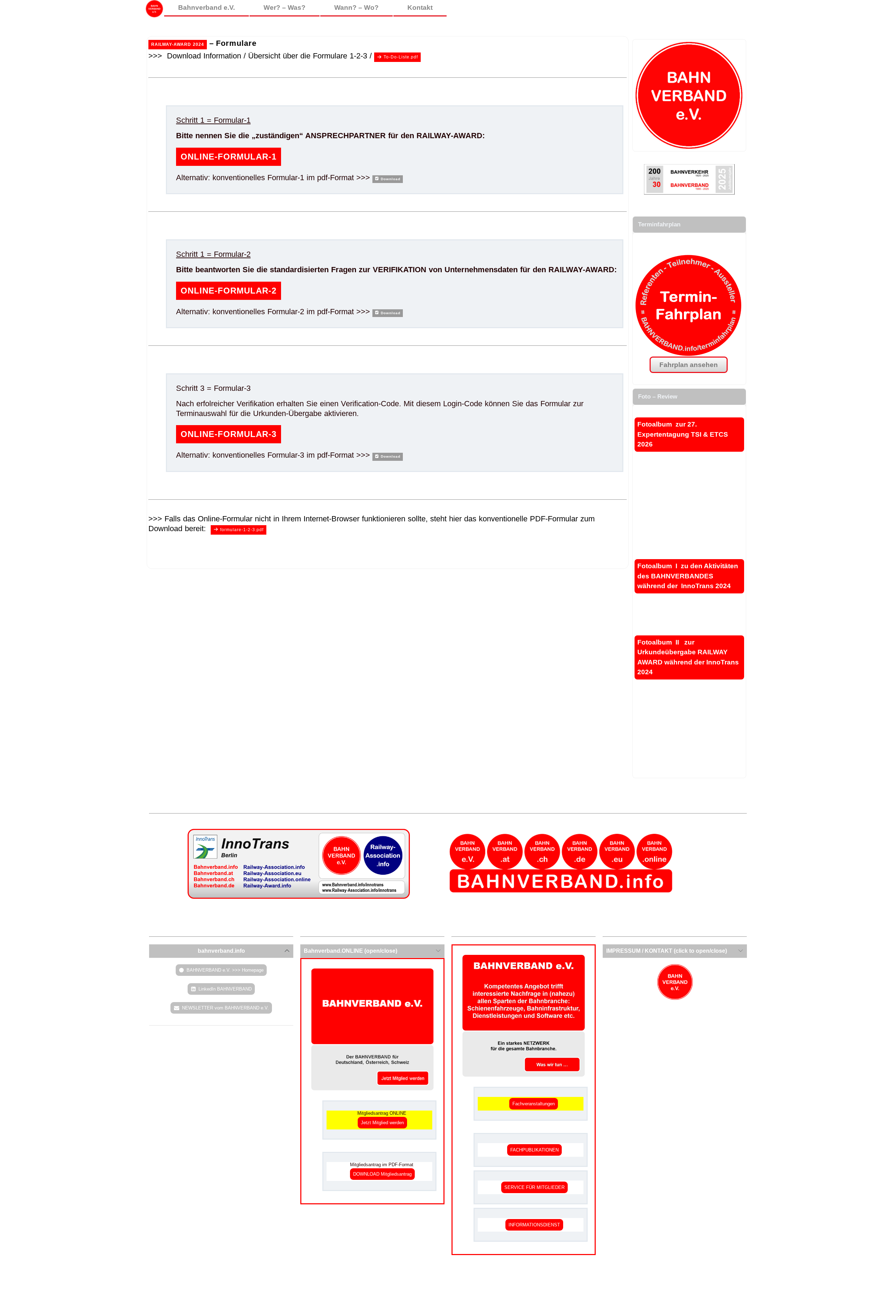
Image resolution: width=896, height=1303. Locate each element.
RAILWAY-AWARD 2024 (177, 44)
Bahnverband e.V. (206, 7)
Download (390, 179)
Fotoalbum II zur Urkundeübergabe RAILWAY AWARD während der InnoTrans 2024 (688, 657)
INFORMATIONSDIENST (534, 1224)
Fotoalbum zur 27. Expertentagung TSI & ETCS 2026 (682, 434)
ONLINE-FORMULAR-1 (228, 156)
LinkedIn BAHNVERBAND (225, 989)
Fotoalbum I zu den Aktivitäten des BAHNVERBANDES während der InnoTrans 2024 (687, 576)
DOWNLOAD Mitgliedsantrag (382, 1174)
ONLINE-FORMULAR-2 (228, 290)
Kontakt (420, 7)
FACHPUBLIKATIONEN (534, 1150)
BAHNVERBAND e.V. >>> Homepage (225, 970)
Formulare (236, 43)
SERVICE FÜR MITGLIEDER (534, 1187)
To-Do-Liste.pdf (401, 57)
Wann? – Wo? (356, 7)
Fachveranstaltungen (533, 1103)
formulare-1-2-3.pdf (242, 529)
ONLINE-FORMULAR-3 (228, 434)
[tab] (221, 951)
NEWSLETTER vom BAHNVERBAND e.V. (225, 1007)
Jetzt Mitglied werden (382, 1122)
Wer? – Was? (285, 7)
